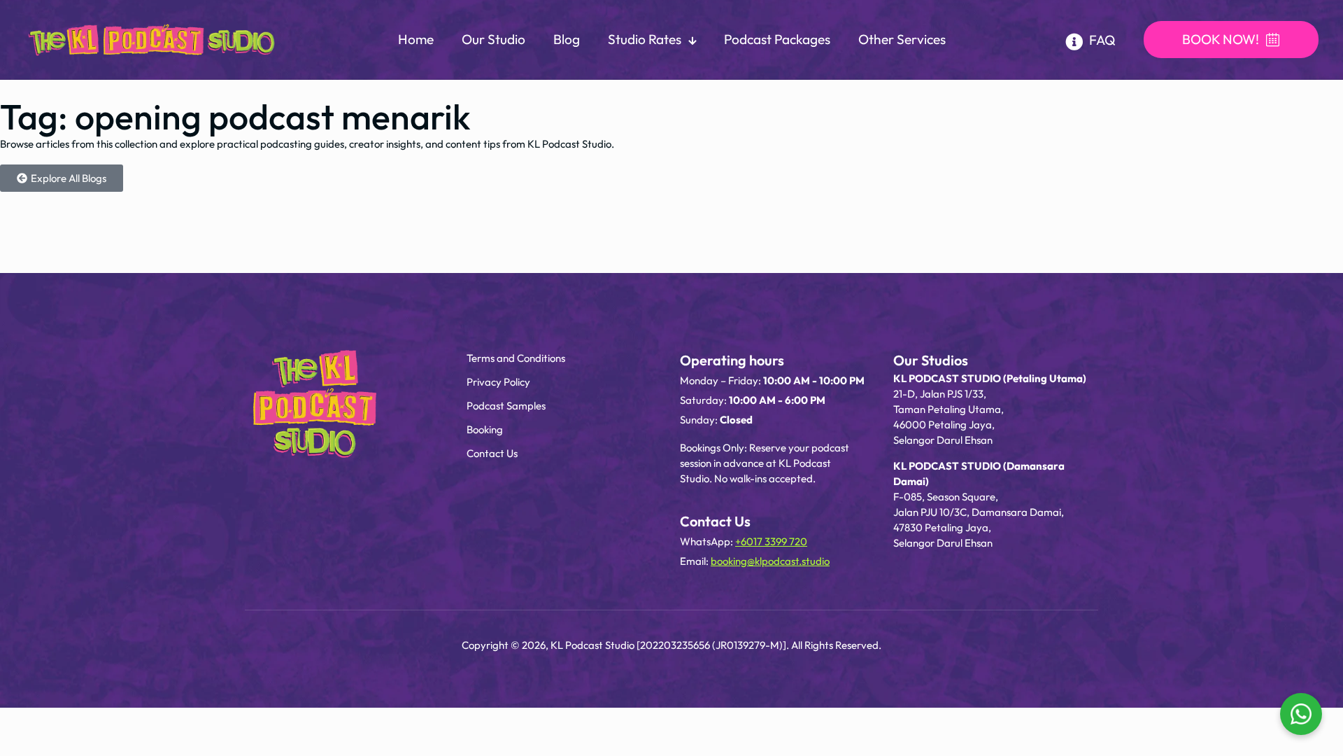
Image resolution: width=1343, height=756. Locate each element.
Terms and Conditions (516, 358)
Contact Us (492, 453)
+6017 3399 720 (771, 541)
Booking (485, 429)
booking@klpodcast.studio (770, 561)
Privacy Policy (498, 381)
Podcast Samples (506, 405)
